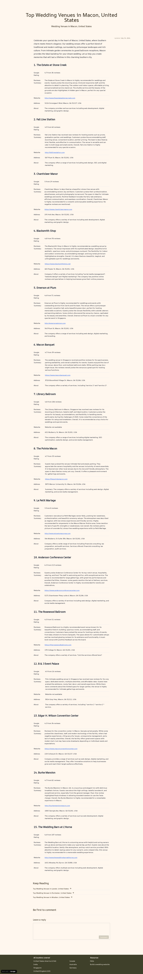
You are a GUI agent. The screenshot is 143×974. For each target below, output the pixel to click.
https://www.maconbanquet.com (57, 375)
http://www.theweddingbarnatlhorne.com (61, 857)
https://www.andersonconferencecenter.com (61, 590)
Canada (72, 961)
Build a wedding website (100, 964)
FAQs (92, 961)
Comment (104, 937)
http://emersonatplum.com (55, 323)
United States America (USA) (44, 961)
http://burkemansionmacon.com (57, 805)
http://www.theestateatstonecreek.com (60, 98)
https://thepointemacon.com (56, 479)
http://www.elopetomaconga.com (57, 533)
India (35, 964)
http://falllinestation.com (55, 152)
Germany (73, 968)
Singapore (37, 968)
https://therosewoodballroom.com (58, 645)
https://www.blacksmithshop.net (58, 264)
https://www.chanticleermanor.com (58, 209)
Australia (73, 964)
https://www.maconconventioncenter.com (61, 748)
